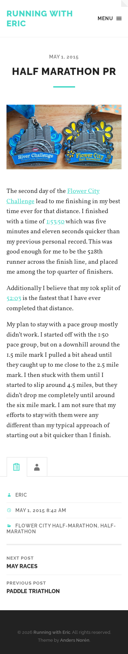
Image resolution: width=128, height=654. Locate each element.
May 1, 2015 (64, 57)
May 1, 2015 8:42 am (40, 510)
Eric (21, 495)
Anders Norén (74, 640)
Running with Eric (51, 632)
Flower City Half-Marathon (56, 525)
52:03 (13, 298)
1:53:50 (55, 221)
